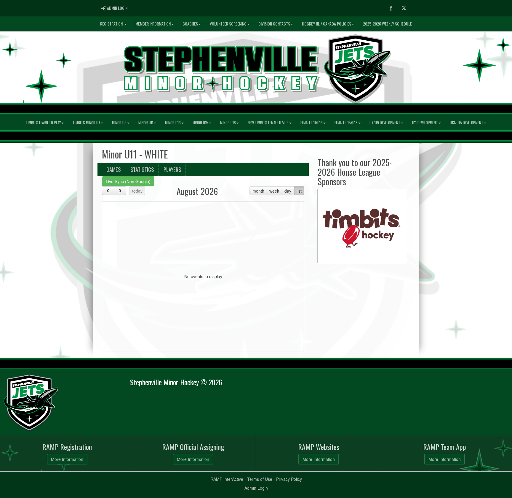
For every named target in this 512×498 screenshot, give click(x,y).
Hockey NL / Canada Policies (326, 23)
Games (113, 169)
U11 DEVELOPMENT (425, 123)
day (287, 191)
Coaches (190, 23)
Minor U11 (145, 123)
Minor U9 (119, 123)
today (137, 191)
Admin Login (256, 488)
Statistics (142, 169)
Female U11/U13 (311, 123)
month (258, 191)
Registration (112, 23)
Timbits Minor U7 (86, 123)
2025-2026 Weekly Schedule (387, 23)
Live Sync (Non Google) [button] (128, 181)
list (299, 191)
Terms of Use (259, 479)
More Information (67, 459)
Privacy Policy (289, 479)
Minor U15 (200, 123)
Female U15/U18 (346, 123)
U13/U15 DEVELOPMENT (466, 123)
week (274, 191)
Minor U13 (173, 123)
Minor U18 (228, 123)
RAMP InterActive (226, 479)
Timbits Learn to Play (43, 123)
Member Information (153, 23)
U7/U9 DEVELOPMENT (384, 123)
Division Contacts (274, 23)
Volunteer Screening (228, 23)
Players (172, 169)
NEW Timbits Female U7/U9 (268, 123)
